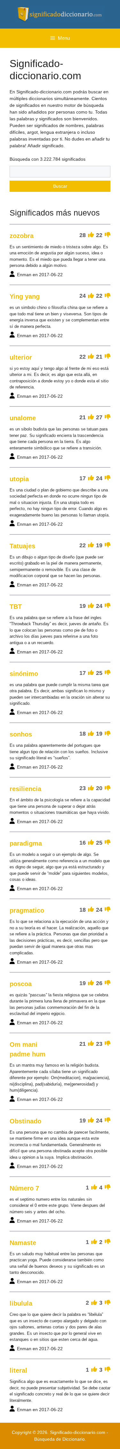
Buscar (60, 186)
